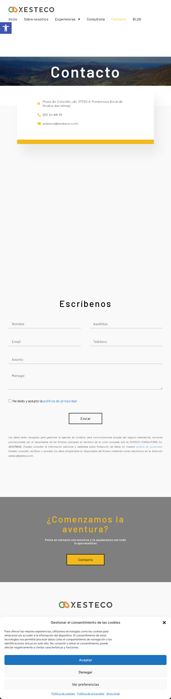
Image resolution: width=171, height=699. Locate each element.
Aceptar (85, 660)
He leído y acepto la (44, 401)
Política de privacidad (90, 693)
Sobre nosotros (36, 19)
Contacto (118, 19)
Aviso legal (113, 693)
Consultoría (96, 19)
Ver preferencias (85, 684)
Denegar (85, 672)
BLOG (137, 19)
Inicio (12, 19)
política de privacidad (60, 401)
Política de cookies (63, 693)
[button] (6, 28)
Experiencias (65, 19)
